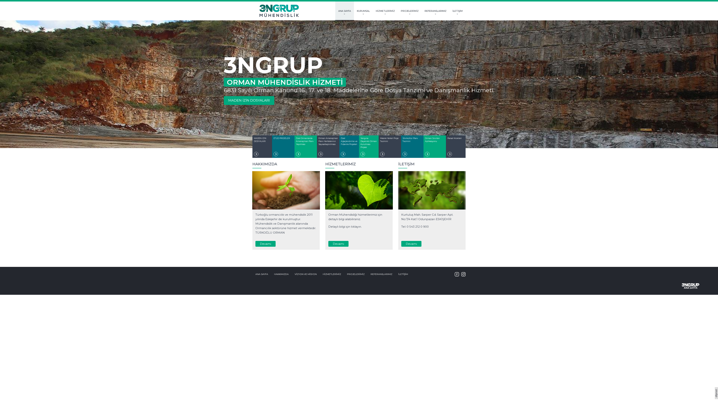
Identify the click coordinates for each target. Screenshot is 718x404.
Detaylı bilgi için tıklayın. (345, 226)
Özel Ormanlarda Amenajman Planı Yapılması (305, 141)
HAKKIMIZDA (281, 274)
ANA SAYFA (344, 11)
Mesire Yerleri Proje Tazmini (389, 140)
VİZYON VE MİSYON (306, 274)
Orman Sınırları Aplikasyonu (432, 140)
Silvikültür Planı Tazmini (410, 140)
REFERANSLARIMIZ (436, 11)
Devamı (265, 244)
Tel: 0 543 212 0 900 (415, 226)
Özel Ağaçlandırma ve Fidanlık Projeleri (349, 141)
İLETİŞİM (457, 11)
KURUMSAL (363, 11)
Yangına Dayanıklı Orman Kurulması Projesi (368, 143)
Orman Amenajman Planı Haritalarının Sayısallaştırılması (328, 141)
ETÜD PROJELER (282, 138)
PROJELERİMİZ (410, 11)
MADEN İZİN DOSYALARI (249, 100)
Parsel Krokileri (454, 138)
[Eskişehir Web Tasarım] (716, 398)
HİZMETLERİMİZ (385, 11)
